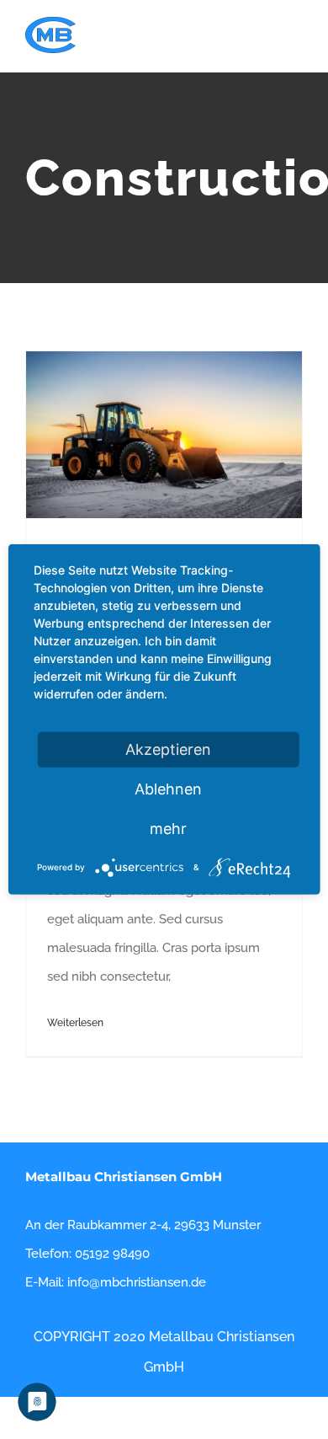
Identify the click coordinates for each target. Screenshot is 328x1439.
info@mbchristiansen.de (136, 1282)
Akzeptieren (168, 749)
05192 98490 (112, 1253)
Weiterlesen (75, 1023)
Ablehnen (168, 789)
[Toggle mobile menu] (296, 47)
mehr (168, 828)
